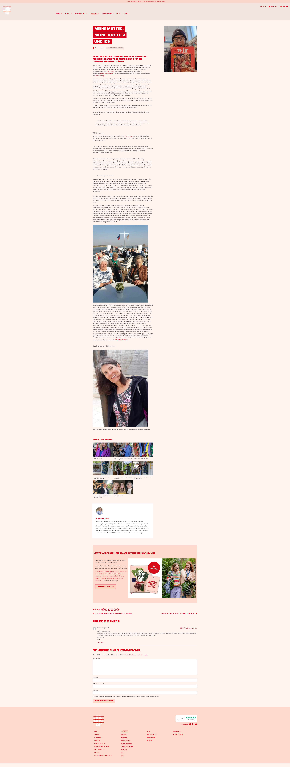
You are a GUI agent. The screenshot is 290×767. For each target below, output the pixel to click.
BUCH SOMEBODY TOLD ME (103, 755)
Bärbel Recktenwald (106, 73)
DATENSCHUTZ (151, 734)
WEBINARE (124, 738)
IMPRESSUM (151, 737)
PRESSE (149, 740)
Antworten (100, 642)
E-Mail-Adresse (98, 684)
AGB (148, 731)
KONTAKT (124, 735)
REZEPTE (67, 13)
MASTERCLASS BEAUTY (101, 746)
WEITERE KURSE (99, 749)
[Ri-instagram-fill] (281, 6)
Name (95, 677)
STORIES (97, 752)
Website (95, 690)
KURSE (125, 13)
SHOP (118, 13)
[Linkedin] (284, 6)
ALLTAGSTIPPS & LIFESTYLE (115, 48)
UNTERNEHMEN (125, 741)
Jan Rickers (110, 71)
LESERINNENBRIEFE (127, 747)
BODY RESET (98, 737)
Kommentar (97, 658)
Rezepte (97, 740)
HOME (96, 731)
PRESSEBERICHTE (126, 744)
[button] (102, 609)
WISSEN (58, 13)
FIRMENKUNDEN (107, 13)
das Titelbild (129, 136)
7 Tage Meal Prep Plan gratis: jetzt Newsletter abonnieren (145, 1)
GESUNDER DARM (100, 743)
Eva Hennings (100, 75)
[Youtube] (287, 6)
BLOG (122, 756)
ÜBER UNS (124, 750)
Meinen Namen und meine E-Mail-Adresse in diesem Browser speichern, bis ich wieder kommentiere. (126, 696)
